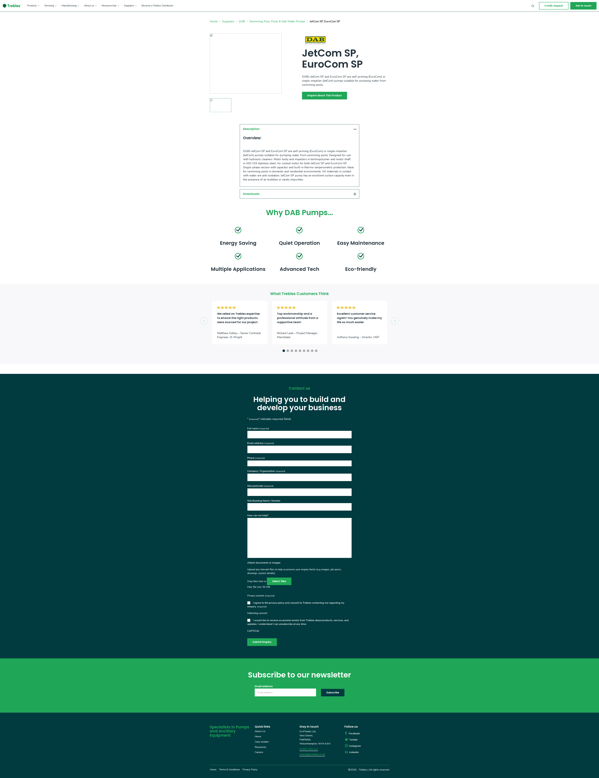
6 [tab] (303, 350)
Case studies (262, 742)
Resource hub (109, 5)
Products (32, 5)
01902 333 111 (309, 749)
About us (89, 5)
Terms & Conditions (229, 769)
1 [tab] (283, 350)
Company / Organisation (266, 471)
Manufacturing (69, 5)
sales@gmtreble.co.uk (312, 754)
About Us (260, 731)
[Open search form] (533, 6)
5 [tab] (299, 350)
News (258, 736)
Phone (256, 458)
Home (213, 769)
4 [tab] (295, 350)
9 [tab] (316, 350)
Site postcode (260, 486)
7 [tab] (307, 350)
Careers (259, 752)
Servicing (49, 5)
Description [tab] (251, 129)
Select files (279, 581)
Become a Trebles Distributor (157, 5)
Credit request (553, 5)
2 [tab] (287, 350)
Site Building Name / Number (263, 500)
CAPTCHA (253, 631)
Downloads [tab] (251, 194)
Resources (260, 747)
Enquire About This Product (324, 95)
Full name (258, 428)
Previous (204, 321)
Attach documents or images (263, 562)
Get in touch (583, 5)
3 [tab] (291, 350)
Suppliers (129, 5)
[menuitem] (33, 6)
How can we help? (257, 515)
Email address (260, 443)
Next (395, 321)
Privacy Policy (249, 769)
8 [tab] (311, 350)
